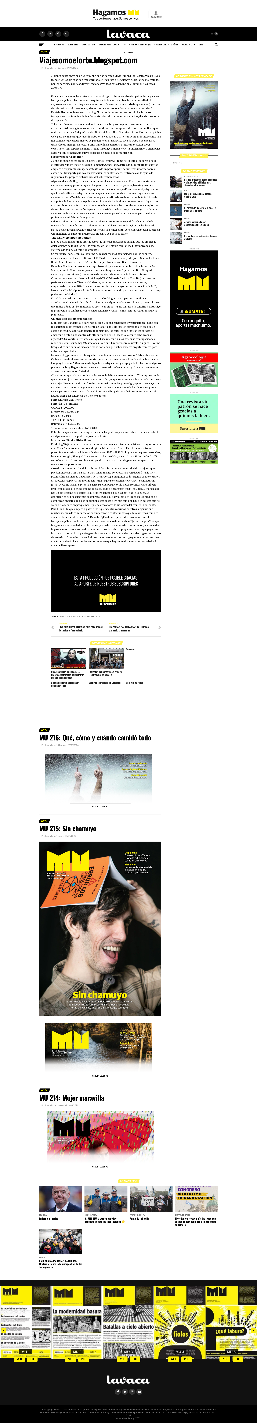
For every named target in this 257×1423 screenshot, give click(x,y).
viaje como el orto (90, 617)
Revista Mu (59, 44)
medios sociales (69, 617)
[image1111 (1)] (106, 611)
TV (123, 44)
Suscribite (73, 44)
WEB (19, 1359)
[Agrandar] (149, 1114)
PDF (32, 1359)
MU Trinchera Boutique (140, 44)
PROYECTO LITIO (188, 44)
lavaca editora (88, 44)
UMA (201, 44)
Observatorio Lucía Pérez (166, 44)
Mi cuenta (128, 52)
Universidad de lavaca (109, 44)
